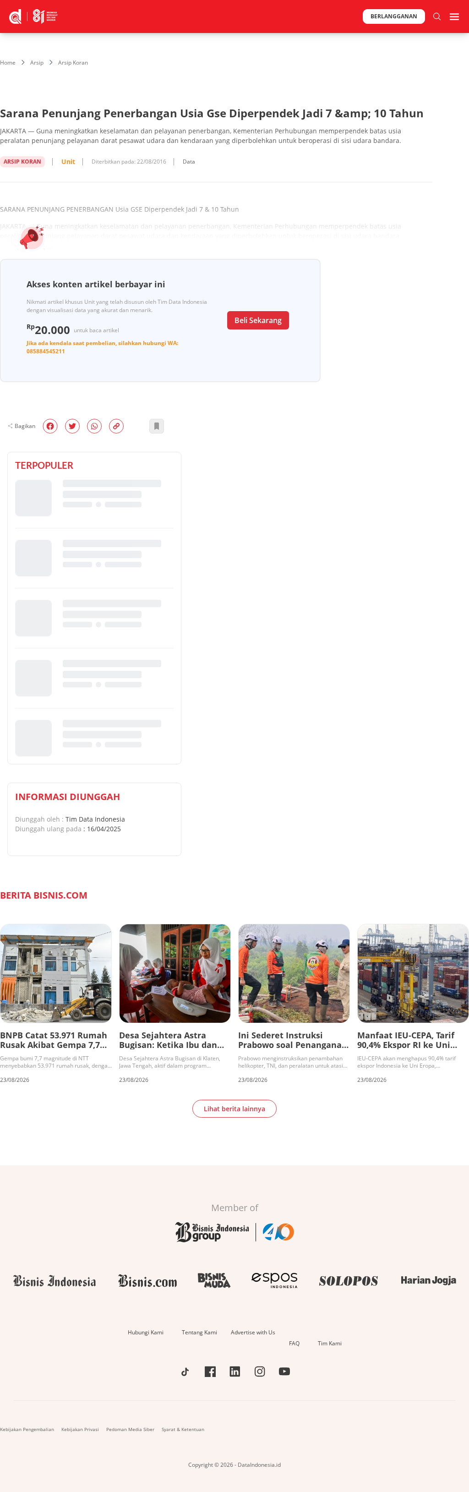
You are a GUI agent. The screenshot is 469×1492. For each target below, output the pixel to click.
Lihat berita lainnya (234, 1108)
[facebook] (50, 426)
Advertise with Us (253, 1332)
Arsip (37, 62)
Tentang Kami (199, 1332)
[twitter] (72, 426)
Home (8, 62)
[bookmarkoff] (156, 426)
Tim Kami (330, 1343)
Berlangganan (394, 16)
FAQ (294, 1343)
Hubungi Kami (146, 1332)
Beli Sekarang (258, 320)
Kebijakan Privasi (80, 1429)
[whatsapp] (94, 426)
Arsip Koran (73, 62)
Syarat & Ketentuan (183, 1429)
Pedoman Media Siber (130, 1429)
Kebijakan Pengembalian (27, 1429)
